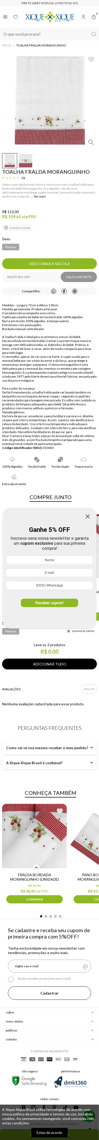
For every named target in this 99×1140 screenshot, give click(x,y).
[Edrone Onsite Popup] (49, 570)
